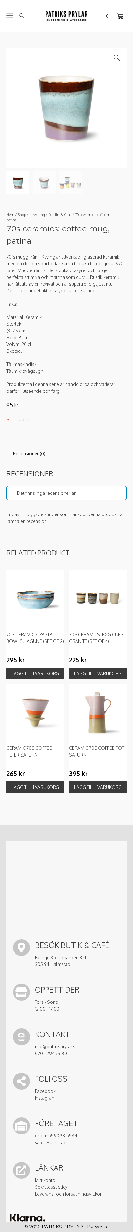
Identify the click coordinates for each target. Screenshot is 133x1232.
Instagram (45, 1098)
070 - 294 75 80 (51, 1053)
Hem (10, 214)
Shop (22, 214)
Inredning (37, 214)
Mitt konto (45, 1180)
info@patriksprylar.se (56, 1046)
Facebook (45, 1091)
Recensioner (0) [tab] (29, 453)
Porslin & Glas (59, 214)
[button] (117, 58)
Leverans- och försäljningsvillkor (68, 1193)
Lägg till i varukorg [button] (35, 673)
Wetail (102, 1227)
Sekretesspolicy (51, 1187)
